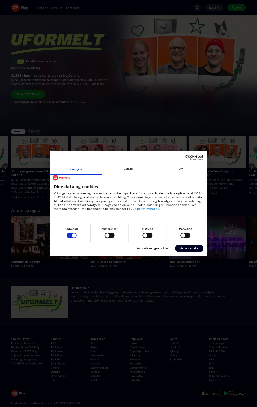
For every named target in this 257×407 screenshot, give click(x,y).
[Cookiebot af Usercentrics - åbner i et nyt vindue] (188, 157)
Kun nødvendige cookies (152, 248)
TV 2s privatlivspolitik (143, 209)
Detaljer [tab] (129, 168)
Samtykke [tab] (76, 169)
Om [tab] (181, 168)
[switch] (110, 235)
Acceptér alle (189, 248)
